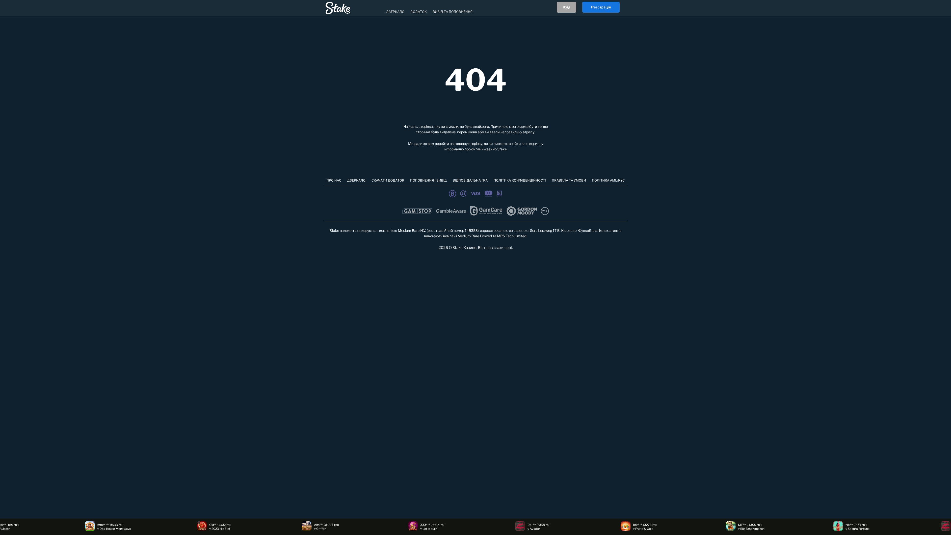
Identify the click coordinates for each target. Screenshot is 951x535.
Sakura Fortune (809, 529)
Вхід (566, 7)
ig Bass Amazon (704, 529)
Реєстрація (601, 7)
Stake (502, 149)
